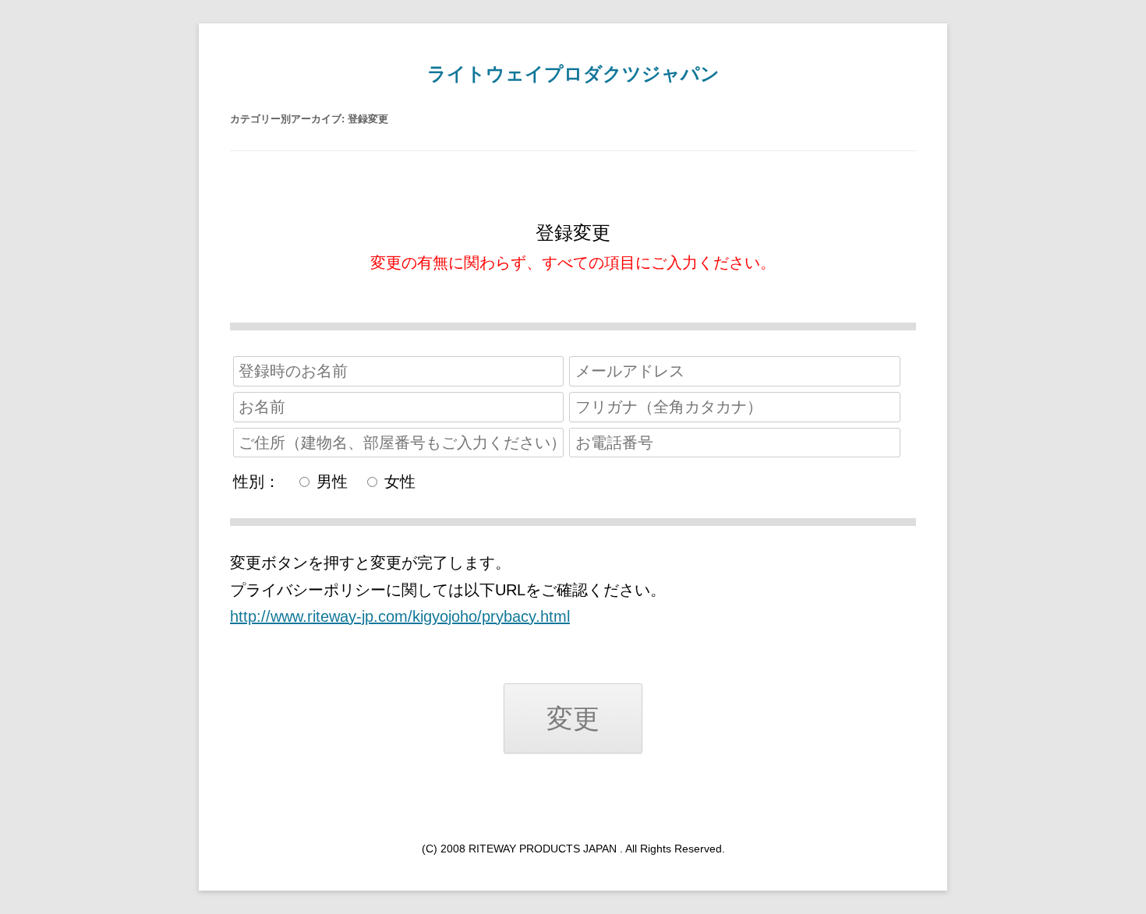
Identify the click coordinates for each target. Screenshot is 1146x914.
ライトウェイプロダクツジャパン (573, 73)
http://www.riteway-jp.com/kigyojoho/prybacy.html (400, 616)
